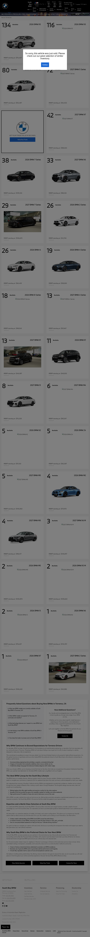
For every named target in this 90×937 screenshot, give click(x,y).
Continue (45, 65)
